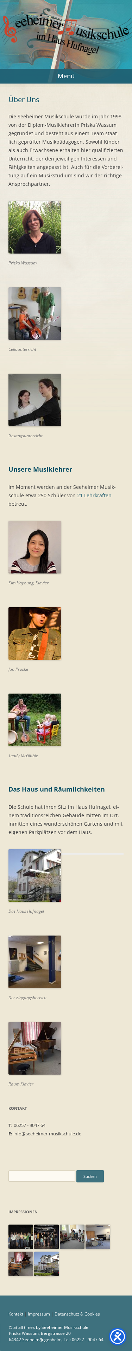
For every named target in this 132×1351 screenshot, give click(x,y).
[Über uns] (98, 1247)
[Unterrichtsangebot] (20, 1247)
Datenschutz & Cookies (77, 1314)
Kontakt (15, 1314)
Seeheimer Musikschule (66, 18)
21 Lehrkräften (94, 495)
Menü (66, 76)
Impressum (39, 1314)
